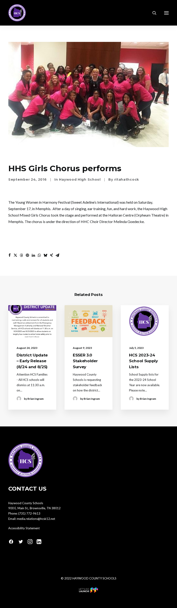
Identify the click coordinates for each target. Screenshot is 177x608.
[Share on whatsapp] (39, 255)
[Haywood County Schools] (17, 12)
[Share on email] (57, 255)
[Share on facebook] (9, 255)
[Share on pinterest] (27, 255)
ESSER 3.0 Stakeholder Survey (85, 361)
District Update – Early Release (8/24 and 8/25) (32, 361)
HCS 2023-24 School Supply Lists (143, 361)
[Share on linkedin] (33, 255)
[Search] (152, 13)
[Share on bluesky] (45, 255)
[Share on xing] (51, 255)
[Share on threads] (21, 255)
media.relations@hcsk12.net (36, 519)
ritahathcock (126, 179)
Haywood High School (79, 179)
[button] (166, 13)
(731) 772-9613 (29, 513)
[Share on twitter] (15, 255)
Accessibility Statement (24, 528)
